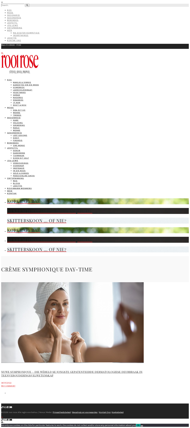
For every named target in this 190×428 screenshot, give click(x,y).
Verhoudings (20, 163)
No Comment (8, 385)
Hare (16, 120)
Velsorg (18, 123)
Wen (9, 30)
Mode (10, 13)
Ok (138, 425)
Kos (9, 10)
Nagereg (18, 97)
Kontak (12, 193)
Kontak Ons (14, 40)
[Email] (11, 407)
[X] (4, 407)
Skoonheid (13, 15)
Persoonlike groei (24, 176)
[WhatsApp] (6, 407)
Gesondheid (14, 18)
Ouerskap (18, 166)
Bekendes (13, 20)
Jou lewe (12, 160)
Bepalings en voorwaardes (85, 412)
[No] (142, 425)
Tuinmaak (18, 155)
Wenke (16, 113)
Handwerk (19, 153)
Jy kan (16, 102)
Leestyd (12, 38)
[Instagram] (9, 407)
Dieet (16, 138)
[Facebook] (7, 407)
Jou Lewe (12, 25)
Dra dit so (19, 110)
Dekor (16, 150)
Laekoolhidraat (23, 90)
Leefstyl (12, 23)
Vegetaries (19, 92)
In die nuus (19, 171)
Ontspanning (14, 28)
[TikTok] (2, 407)
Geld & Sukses (21, 173)
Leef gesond (20, 135)
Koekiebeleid (118, 412)
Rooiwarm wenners (19, 188)
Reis (15, 181)
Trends (17, 115)
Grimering (19, 125)
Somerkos (19, 87)
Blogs (16, 183)
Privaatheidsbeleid (62, 412)
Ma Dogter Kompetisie (26, 33)
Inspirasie (18, 168)
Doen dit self (21, 158)
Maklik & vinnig (22, 82)
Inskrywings (20, 35)
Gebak (16, 95)
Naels (16, 128)
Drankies (18, 100)
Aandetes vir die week (26, 85)
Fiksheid (18, 140)
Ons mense (19, 145)
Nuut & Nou (19, 105)
